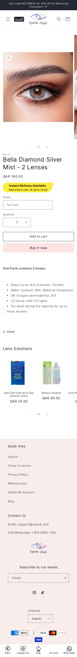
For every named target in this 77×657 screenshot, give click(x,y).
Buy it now (38, 248)
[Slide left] (29, 147)
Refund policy (17, 483)
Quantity (8, 214)
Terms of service (19, 465)
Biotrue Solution (51, 392)
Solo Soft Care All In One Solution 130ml (19, 394)
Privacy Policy (18, 474)
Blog (11, 501)
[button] (8, 19)
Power (7, 197)
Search (13, 456)
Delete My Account (21, 492)
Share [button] (11, 331)
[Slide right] (47, 147)
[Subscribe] (64, 578)
